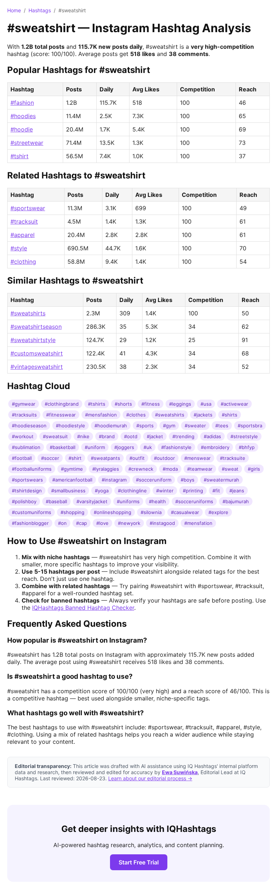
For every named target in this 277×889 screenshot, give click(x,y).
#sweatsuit (55, 436)
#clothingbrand (62, 404)
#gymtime (72, 469)
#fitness (150, 404)
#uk (148, 447)
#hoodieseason (29, 425)
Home (14, 10)
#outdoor (164, 458)
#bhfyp (247, 447)
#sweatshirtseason (36, 326)
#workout (23, 436)
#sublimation (26, 447)
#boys (187, 480)
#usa (206, 404)
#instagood (162, 523)
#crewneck (140, 469)
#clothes (136, 415)
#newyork (129, 523)
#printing (193, 490)
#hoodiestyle (70, 425)
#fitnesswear (61, 415)
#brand (107, 436)
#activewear (234, 404)
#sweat (230, 469)
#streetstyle (244, 436)
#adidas (212, 436)
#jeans (236, 490)
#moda (170, 469)
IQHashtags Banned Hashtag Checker (83, 607)
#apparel (22, 234)
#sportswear (27, 208)
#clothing (23, 261)
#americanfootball (72, 480)
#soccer (50, 458)
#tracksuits (24, 415)
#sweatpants (105, 458)
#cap (81, 523)
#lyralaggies (105, 469)
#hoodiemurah (110, 425)
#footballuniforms (32, 469)
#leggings (180, 404)
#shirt (75, 458)
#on (62, 523)
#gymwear (23, 404)
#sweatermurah (221, 480)
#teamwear (199, 469)
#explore (218, 512)
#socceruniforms (194, 501)
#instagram (114, 480)
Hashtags (39, 10)
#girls (254, 469)
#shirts (229, 415)
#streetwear (26, 142)
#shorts (123, 404)
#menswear (197, 458)
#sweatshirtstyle (33, 340)
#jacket (155, 436)
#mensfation (198, 523)
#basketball (62, 447)
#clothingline (132, 490)
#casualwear (185, 512)
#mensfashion (101, 415)
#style (18, 248)
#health (157, 501)
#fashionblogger (30, 523)
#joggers (124, 447)
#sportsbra (250, 425)
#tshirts (96, 404)
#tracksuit (24, 221)
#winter (164, 490)
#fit (216, 490)
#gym (169, 425)
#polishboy (24, 501)
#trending (183, 436)
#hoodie (21, 129)
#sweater (195, 425)
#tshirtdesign (27, 490)
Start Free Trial (139, 862)
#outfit (137, 458)
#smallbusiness (68, 490)
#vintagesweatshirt (36, 366)
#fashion (22, 102)
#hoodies (23, 116)
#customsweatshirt (36, 353)
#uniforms (128, 501)
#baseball (56, 501)
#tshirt (19, 156)
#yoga (102, 490)
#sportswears (27, 480)
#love (102, 523)
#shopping (72, 512)
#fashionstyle (176, 447)
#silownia (151, 512)
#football (22, 458)
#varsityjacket (91, 501)
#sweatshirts (27, 313)
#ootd (130, 436)
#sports (145, 425)
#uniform (95, 447)
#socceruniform (153, 480)
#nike (83, 436)
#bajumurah (236, 501)
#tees (221, 425)
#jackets (203, 415)
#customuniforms (31, 512)
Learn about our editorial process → (150, 778)
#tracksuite (232, 458)
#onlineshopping (112, 512)
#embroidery (215, 447)
